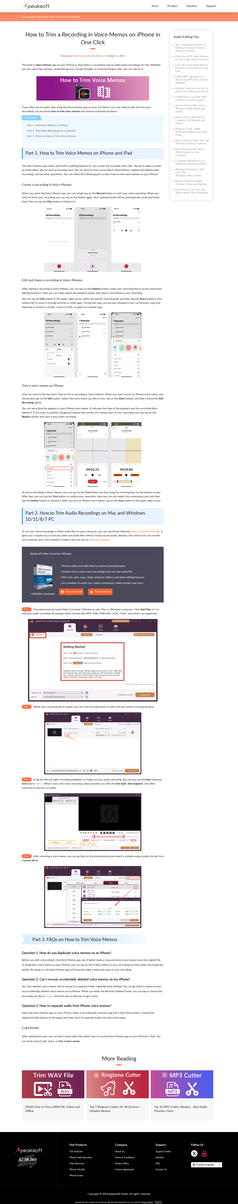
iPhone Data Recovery (81, 1158)
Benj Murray (80, 56)
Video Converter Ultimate (145, 531)
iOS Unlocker (76, 1152)
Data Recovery (77, 1164)
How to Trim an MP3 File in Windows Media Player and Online (190, 108)
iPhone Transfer (77, 1170)
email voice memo (99, 539)
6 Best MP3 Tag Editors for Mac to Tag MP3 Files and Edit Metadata (191, 80)
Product (172, 6)
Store (155, 6)
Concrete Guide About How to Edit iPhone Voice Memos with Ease (191, 68)
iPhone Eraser (76, 1175)
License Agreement (124, 1170)
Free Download (74, 591)
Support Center (163, 1152)
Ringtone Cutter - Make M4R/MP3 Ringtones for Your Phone (191, 132)
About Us (120, 1152)
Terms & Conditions (125, 1158)
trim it (39, 783)
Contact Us (161, 1170)
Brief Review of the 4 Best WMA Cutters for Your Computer (189, 152)
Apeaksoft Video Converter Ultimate (50, 553)
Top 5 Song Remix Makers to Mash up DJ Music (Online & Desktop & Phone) (190, 48)
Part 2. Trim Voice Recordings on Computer (51, 131)
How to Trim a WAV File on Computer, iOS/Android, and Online (190, 120)
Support (211, 6)
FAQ (158, 1164)
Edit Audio (42, 17)
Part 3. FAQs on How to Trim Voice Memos (51, 136)
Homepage (28, 17)
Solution (192, 6)
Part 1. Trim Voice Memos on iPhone (47, 125)
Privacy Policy (122, 1164)
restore (50, 996)
